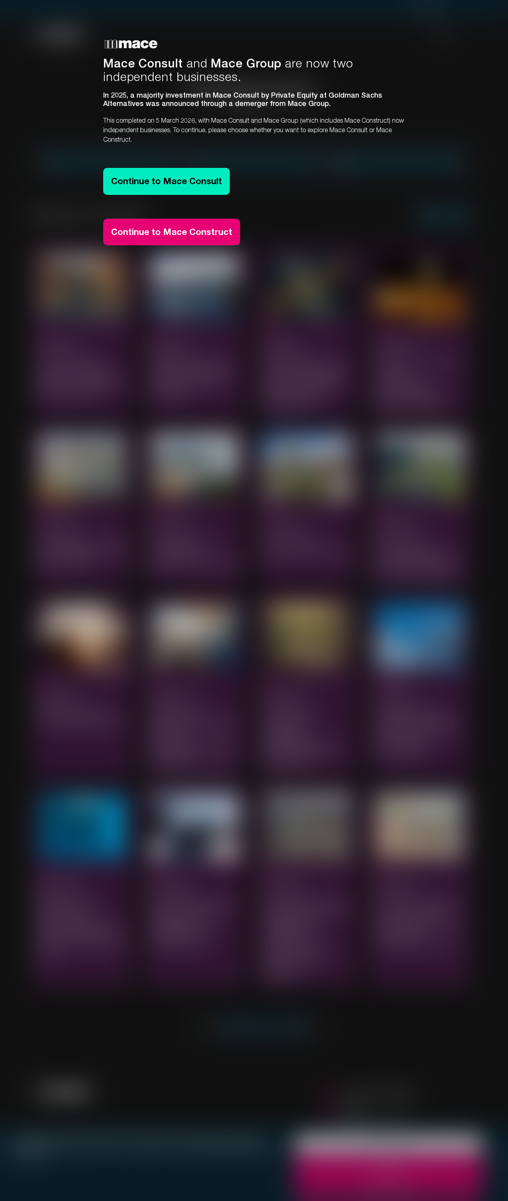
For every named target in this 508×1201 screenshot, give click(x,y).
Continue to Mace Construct (171, 232)
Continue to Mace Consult (166, 181)
